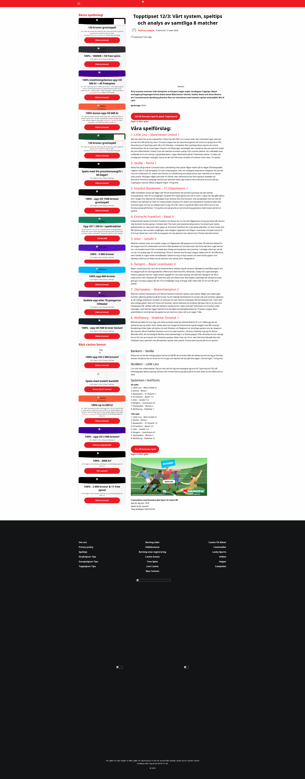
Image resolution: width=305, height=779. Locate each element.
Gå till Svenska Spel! (145, 449)
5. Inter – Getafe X (143, 239)
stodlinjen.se (107, 120)
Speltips (83, 551)
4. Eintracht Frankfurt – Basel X (152, 217)
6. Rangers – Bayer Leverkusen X (153, 264)
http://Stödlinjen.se (95, 92)
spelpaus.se (115, 120)
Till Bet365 (102, 238)
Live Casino (152, 566)
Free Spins (152, 561)
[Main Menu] (80, 3)
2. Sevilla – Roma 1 (144, 163)
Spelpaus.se (102, 35)
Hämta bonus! (102, 40)
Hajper (222, 561)
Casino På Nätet (217, 542)
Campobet (220, 566)
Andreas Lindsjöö (146, 30)
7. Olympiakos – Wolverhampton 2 (155, 289)
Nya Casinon (152, 571)
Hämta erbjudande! (102, 445)
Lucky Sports (219, 551)
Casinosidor (220, 547)
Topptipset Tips (87, 566)
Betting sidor (152, 542)
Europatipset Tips (88, 561)
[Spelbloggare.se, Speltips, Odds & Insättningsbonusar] (153, 3)
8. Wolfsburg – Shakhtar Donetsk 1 (155, 318)
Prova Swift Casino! (102, 389)
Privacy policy (86, 547)
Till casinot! (102, 471)
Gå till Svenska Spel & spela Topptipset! (155, 116)
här (115, 122)
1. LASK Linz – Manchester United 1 (155, 135)
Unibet (222, 556)
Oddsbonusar (152, 547)
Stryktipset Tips (87, 556)
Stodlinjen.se (94, 35)
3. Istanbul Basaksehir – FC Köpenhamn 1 (159, 188)
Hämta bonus (102, 155)
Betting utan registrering (152, 551)
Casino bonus (152, 556)
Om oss (83, 542)
